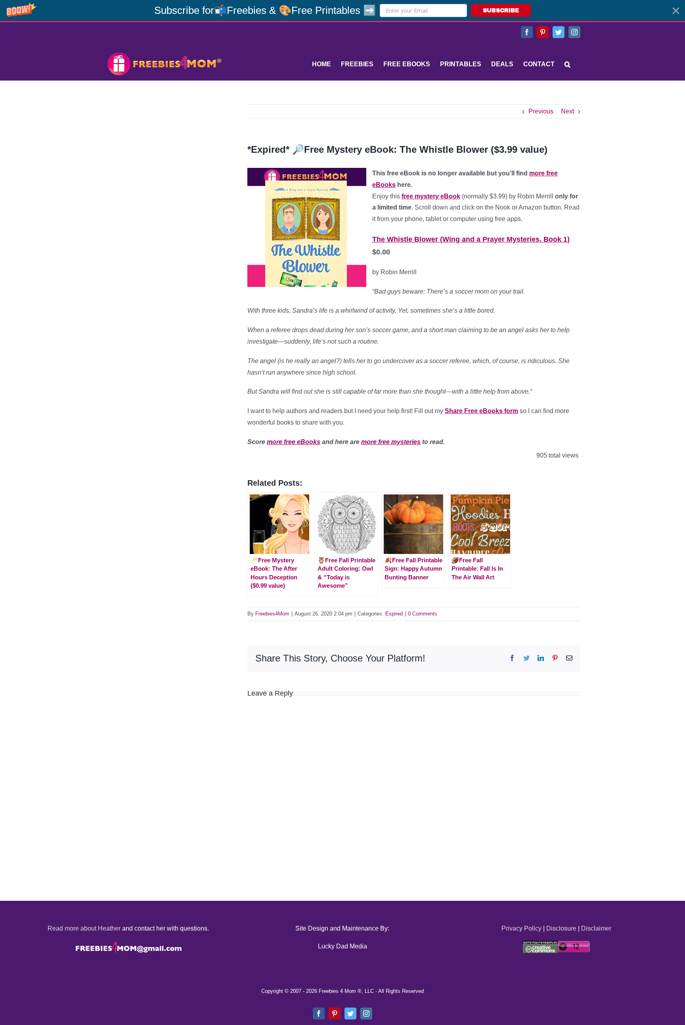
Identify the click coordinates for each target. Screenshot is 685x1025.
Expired (394, 614)
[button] (342, 10)
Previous (540, 111)
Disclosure (561, 928)
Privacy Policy (521, 928)
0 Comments (422, 614)
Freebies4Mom (272, 614)
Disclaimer (596, 928)
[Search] (567, 64)
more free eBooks (293, 441)
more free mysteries (391, 441)
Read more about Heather (84, 928)
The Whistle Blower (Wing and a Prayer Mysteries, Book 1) (471, 239)
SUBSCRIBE (501, 10)
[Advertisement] (164, 154)
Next (567, 111)
